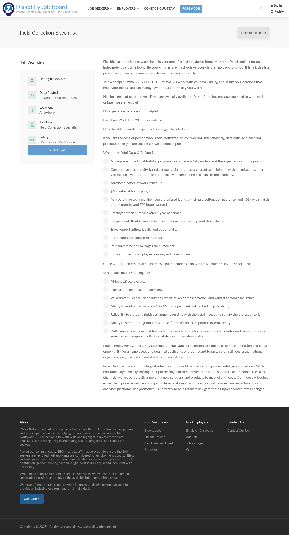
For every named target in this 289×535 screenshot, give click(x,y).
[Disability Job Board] (8, 13)
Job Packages (195, 443)
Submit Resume (154, 437)
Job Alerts (150, 449)
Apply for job (57, 150)
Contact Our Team (159, 8)
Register (279, 11)
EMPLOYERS (126, 8)
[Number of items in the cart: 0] (261, 8)
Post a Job (191, 8)
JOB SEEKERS (98, 8)
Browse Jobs (152, 430)
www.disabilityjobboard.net (96, 526)
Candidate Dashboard (158, 443)
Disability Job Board (41, 7)
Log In (277, 5)
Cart (189, 449)
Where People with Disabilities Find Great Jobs (46, 12)
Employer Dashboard (200, 430)
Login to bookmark (253, 32)
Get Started (31, 498)
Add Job (191, 437)
